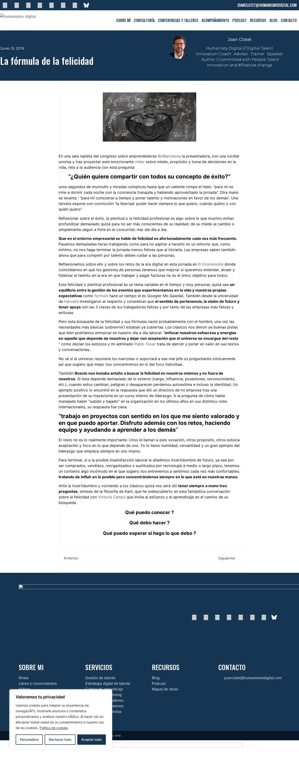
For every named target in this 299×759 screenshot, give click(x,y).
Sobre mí (123, 20)
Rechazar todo (60, 739)
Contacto (289, 20)
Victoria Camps (111, 497)
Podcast (239, 20)
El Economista (210, 264)
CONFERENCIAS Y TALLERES (178, 20)
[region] (60, 719)
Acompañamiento (215, 20)
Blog (274, 20)
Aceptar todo (91, 739)
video (140, 161)
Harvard (71, 301)
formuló (101, 295)
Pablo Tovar (145, 344)
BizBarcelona (169, 156)
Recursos (258, 20)
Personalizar (29, 739)
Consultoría (144, 20)
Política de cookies (53, 728)
